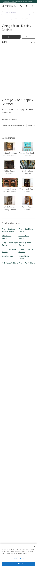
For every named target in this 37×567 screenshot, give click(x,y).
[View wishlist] (27, 6)
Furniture (4, 19)
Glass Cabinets (7, 256)
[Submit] (3, 12)
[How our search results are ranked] (34, 26)
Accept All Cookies (18, 564)
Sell (15, 6)
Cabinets (17, 19)
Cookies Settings (18, 559)
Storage (11, 19)
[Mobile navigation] (33, 12)
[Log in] (21, 6)
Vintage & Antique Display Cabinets (13, 125)
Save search (30, 37)
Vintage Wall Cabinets (27, 263)
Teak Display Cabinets (10, 263)
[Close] (34, 546)
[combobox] (15, 12)
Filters (12, 37)
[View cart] (32, 6)
